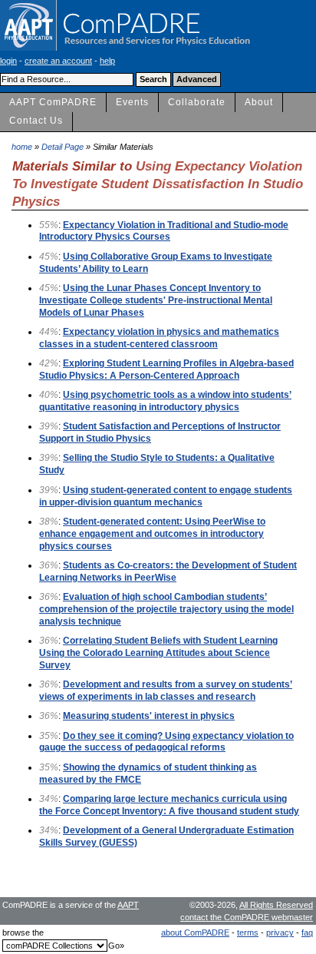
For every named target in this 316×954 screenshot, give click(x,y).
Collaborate (196, 102)
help (107, 60)
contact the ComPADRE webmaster (246, 917)
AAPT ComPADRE (53, 102)
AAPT (128, 904)
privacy (280, 932)
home (22, 146)
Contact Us (36, 120)
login (8, 60)
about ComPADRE (195, 932)
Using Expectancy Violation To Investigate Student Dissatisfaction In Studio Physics (157, 183)
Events (132, 102)
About (259, 102)
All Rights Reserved (276, 904)
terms (247, 932)
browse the (23, 932)
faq (307, 932)
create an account (58, 60)
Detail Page (62, 146)
